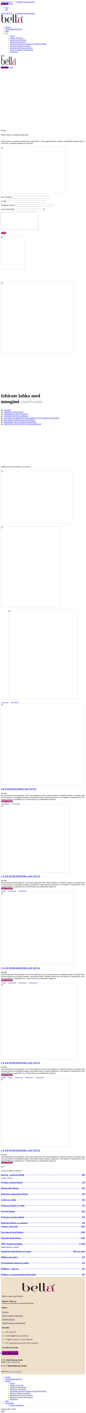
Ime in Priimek (6, 197)
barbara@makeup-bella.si (25, 2)
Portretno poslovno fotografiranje (21, 50)
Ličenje (12, 36)
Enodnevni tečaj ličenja (18, 40)
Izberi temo (5, 209)
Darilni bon (14, 52)
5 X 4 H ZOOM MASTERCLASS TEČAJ (20, 1150)
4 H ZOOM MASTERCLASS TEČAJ (18, 789)
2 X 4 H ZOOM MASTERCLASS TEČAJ (20, 876)
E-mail (3, 201)
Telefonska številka (7, 205)
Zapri (3, 1411)
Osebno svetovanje (16, 38)
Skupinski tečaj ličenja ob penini (21, 48)
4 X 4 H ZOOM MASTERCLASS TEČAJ (20, 1063)
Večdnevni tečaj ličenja (18, 42)
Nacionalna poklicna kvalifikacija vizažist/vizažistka (28, 44)
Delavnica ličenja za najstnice (20, 46)
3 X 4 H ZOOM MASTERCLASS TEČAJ (20, 968)
